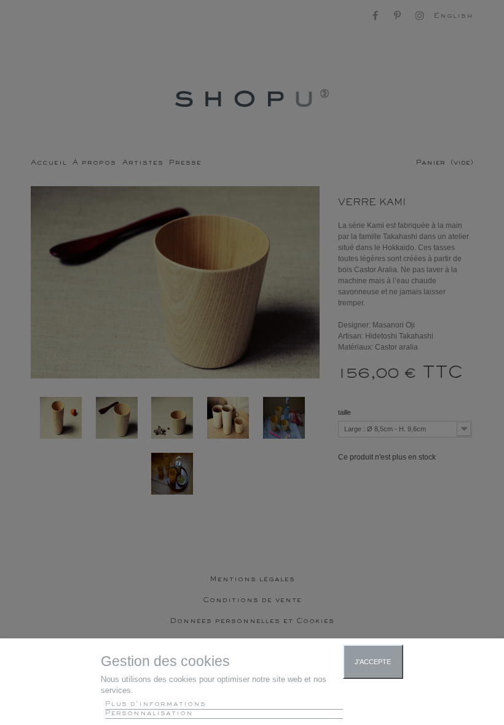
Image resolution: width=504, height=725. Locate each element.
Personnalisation (149, 713)
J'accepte (373, 661)
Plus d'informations (155, 704)
